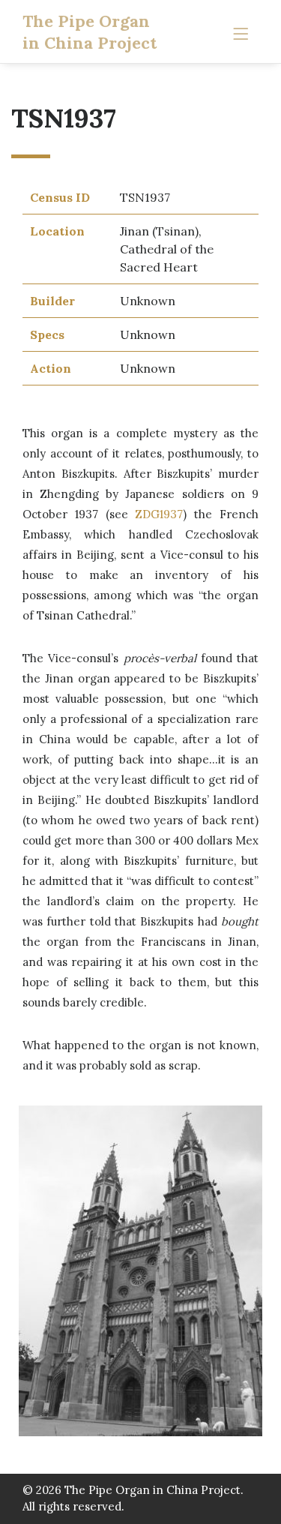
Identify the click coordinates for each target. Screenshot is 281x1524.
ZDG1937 (159, 514)
